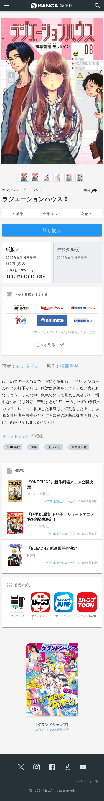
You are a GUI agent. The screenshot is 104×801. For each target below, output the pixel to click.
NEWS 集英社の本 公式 (59, 501)
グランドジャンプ (17, 436)
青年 (34, 447)
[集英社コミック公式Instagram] (36, 767)
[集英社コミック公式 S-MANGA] (52, 5)
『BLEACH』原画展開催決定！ (54, 548)
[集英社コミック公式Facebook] (52, 767)
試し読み (52, 230)
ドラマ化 (54, 447)
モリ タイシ (27, 366)
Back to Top (87, 781)
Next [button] (98, 90)
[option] (52, 90)
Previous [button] (5, 90)
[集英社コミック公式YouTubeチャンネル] (83, 767)
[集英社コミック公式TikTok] (67, 767)
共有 (86, 190)
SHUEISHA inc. (40, 790)
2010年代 (13, 447)
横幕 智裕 (69, 366)
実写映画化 (79, 447)
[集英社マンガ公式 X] (21, 767)
